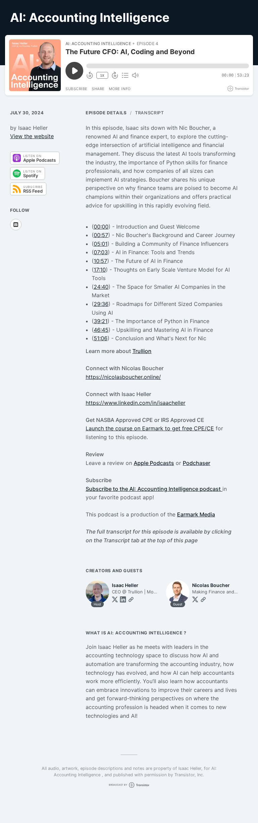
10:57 (100, 261)
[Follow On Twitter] (115, 599)
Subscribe (77, 88)
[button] (167, 66)
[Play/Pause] (35, 65)
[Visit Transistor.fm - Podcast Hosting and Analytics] (238, 88)
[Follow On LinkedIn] (123, 599)
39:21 (101, 321)
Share (98, 88)
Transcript (149, 112)
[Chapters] (125, 75)
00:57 (101, 235)
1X (102, 75)
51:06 (101, 338)
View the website (32, 136)
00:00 (101, 226)
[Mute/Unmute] (135, 75)
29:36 (101, 304)
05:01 (101, 243)
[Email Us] (16, 224)
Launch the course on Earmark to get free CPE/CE (150, 428)
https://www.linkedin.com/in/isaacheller (135, 402)
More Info (120, 88)
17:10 (100, 269)
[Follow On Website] (131, 599)
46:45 (101, 329)
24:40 (101, 286)
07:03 (101, 252)
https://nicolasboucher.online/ (123, 377)
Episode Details (106, 112)
